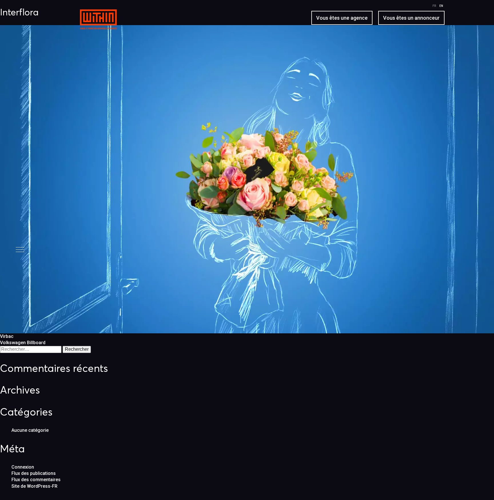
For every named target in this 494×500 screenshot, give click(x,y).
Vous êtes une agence (342, 18)
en (441, 5)
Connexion (22, 467)
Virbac (6, 336)
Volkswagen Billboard (22, 342)
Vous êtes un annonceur (411, 18)
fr (434, 5)
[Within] (92, 23)
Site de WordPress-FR (34, 486)
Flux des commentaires (36, 479)
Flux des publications (33, 473)
